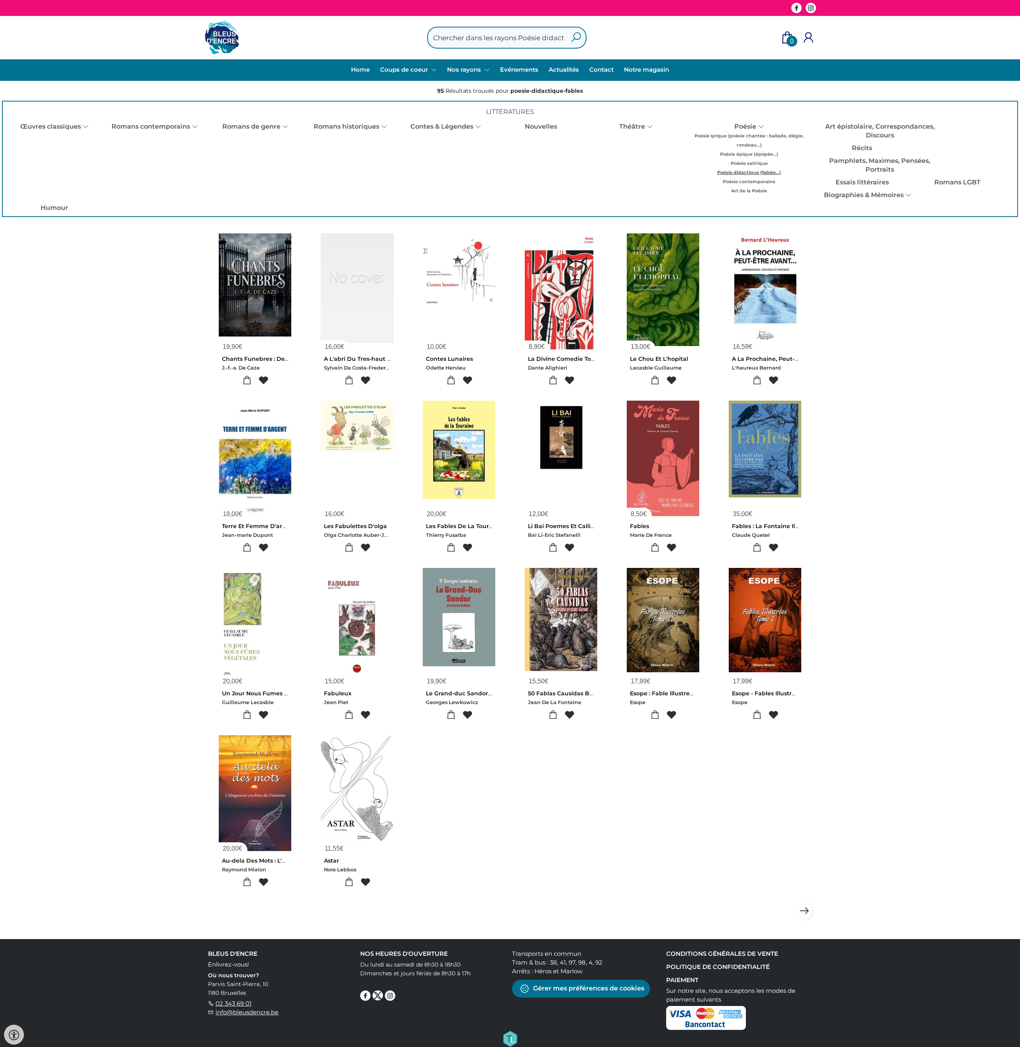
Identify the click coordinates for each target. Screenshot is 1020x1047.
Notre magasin (646, 69)
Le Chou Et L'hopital (659, 358)
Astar (331, 860)
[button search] (576, 38)
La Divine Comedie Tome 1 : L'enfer (578, 358)
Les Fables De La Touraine (463, 526)
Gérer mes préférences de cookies (588, 988)
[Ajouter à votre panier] (246, 380)
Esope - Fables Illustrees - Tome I (779, 693)
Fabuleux (337, 693)
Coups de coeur (405, 69)
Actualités (564, 69)
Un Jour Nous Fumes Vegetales (267, 693)
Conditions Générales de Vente (722, 953)
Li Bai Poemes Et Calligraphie (570, 526)
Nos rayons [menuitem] (465, 69)
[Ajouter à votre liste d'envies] (263, 380)
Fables (639, 526)
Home (360, 69)
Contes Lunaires (449, 358)
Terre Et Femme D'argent (259, 526)
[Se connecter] (808, 37)
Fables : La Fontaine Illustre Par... (779, 526)
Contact (601, 69)
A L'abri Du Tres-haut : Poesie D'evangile (382, 358)
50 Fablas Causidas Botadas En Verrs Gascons (594, 693)
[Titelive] (510, 1038)
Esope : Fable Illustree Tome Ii (673, 693)
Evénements (519, 69)
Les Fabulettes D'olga (355, 526)
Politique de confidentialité (718, 967)
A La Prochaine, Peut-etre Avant (778, 358)
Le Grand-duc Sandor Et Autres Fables (481, 693)
